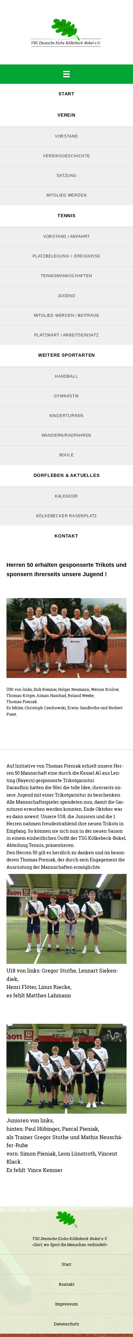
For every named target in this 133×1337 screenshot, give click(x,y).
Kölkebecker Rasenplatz (66, 516)
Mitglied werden (66, 195)
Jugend (67, 296)
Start (66, 93)
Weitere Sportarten (66, 355)
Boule (66, 455)
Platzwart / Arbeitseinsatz (66, 335)
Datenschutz (66, 1323)
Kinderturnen (66, 415)
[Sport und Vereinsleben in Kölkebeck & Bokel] (66, 32)
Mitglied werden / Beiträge (66, 315)
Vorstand (66, 136)
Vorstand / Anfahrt (66, 236)
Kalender (66, 496)
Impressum (66, 1303)
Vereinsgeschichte (66, 156)
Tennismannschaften (66, 276)
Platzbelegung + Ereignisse (66, 256)
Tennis (66, 215)
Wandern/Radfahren (67, 435)
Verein (66, 115)
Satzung (66, 175)
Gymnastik (66, 396)
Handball (66, 376)
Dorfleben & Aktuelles (67, 475)
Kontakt (66, 535)
